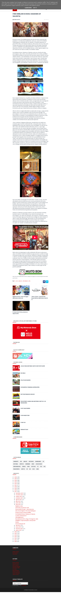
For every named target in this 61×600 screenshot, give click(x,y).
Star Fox (23, 422)
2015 (15, 533)
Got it (35, 7)
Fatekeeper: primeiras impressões (30, 387)
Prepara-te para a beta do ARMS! (23, 512)
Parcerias (15, 554)
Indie (33, 464)
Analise (20, 281)
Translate (24, 585)
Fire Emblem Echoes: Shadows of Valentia (25, 514)
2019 (15, 488)
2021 (15, 485)
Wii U (34, 469)
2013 (15, 536)
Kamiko (17, 522)
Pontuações (15, 552)
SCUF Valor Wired (25, 408)
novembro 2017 (19, 494)
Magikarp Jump (19, 506)
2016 (15, 531)
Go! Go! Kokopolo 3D (20, 523)
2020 (15, 486)
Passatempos (16, 469)
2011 (15, 540)
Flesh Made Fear (25, 415)
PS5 (44, 466)
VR (27, 469)
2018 (15, 490)
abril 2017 (18, 525)
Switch (23, 469)
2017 (15, 491)
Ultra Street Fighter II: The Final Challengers (25, 511)
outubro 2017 (19, 496)
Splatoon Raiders (26, 380)
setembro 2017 (19, 498)
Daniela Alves (16, 563)
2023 (15, 482)
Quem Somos (16, 551)
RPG (29, 281)
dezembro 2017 (19, 493)
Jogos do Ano (39, 464)
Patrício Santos (16, 571)
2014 (15, 535)
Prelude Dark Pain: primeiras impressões (20, 312)
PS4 (41, 466)
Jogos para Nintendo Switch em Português (33, 366)
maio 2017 (18, 504)
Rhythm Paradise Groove (28, 394)
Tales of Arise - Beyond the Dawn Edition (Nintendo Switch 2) (39, 298)
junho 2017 (18, 503)
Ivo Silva (15, 569)
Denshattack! (24, 429)
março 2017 (18, 527)
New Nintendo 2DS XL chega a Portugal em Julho (26, 519)
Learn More (28, 7)
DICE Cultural (16, 565)
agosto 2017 (19, 499)
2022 (15, 483)
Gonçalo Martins (16, 566)
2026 (15, 477)
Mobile (23, 466)
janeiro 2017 (19, 530)
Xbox (37, 469)
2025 (15, 478)
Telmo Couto (16, 574)
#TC (14, 281)
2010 (15, 541)
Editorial (15, 464)
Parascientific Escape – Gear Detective (24, 509)
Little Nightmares (19, 517)
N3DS (28, 466)
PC (37, 466)
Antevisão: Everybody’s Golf (22, 507)
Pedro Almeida (16, 573)
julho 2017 (18, 501)
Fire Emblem (25, 281)
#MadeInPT (15, 461)
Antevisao (31, 461)
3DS (17, 281)
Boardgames (38, 461)
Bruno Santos (16, 562)
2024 (15, 480)
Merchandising (16, 466)
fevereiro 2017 (19, 528)
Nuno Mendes (16, 570)
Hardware (27, 464)
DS (43, 461)
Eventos (22, 464)
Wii (30, 469)
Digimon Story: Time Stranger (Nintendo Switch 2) (20, 297)
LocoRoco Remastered (20, 515)
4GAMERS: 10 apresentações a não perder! (25, 520)
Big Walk (23, 373)
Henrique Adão (16, 567)
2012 (15, 538)
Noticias (33, 466)
